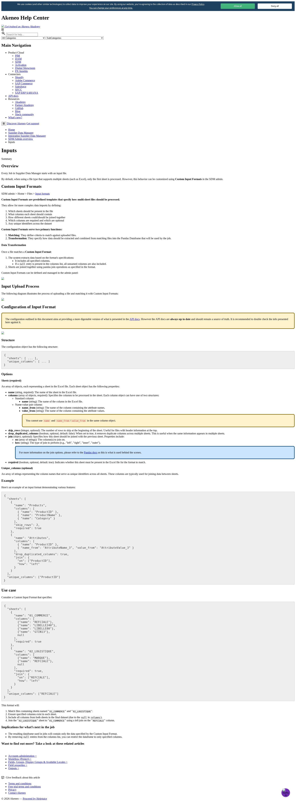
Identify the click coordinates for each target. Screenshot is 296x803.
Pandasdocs (90, 452)
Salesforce (20, 86)
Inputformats (42, 193)
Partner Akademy (24, 105)
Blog (17, 111)
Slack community (24, 114)
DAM (18, 58)
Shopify (19, 77)
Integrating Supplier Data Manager (27, 135)
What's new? (15, 117)
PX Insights (21, 71)
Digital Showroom (25, 68)
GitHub (19, 108)
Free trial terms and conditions (24, 786)
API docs (13, 95)
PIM (17, 55)
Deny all (275, 6)
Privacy (12, 789)
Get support (32, 123)
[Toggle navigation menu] (3, 123)
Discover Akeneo (16, 123)
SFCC (18, 89)
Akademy (20, 102)
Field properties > (17, 765)
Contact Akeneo (17, 792)
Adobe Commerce (25, 80)
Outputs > (13, 768)
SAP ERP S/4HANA (26, 92)
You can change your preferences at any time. (111, 8)
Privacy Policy (198, 4)
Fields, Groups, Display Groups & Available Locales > (37, 762)
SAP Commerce (24, 83)
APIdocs (135, 319)
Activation (20, 64)
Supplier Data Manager (20, 132)
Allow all (238, 6)
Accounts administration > (22, 755)
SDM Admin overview (20, 138)
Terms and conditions (19, 783)
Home (11, 129)
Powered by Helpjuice (35, 798)
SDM (18, 61)
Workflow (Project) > (19, 759)
